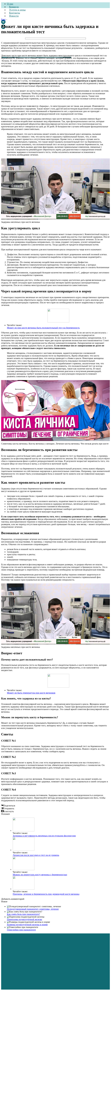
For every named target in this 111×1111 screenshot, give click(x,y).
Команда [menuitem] (14, 6)
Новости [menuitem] (14, 15)
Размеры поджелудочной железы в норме (27, 924)
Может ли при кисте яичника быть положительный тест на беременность (43, 328)
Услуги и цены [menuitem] (17, 9)
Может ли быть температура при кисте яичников (31, 693)
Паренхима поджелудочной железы (24, 919)
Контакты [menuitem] (14, 12)
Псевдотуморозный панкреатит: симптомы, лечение (33, 909)
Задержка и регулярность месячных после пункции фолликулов (44, 835)
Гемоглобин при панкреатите (21, 930)
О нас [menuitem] (10, 3)
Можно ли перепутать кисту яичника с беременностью (40, 874)
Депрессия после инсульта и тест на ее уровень (36, 855)
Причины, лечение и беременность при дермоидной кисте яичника (46, 894)
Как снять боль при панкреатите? (23, 914)
